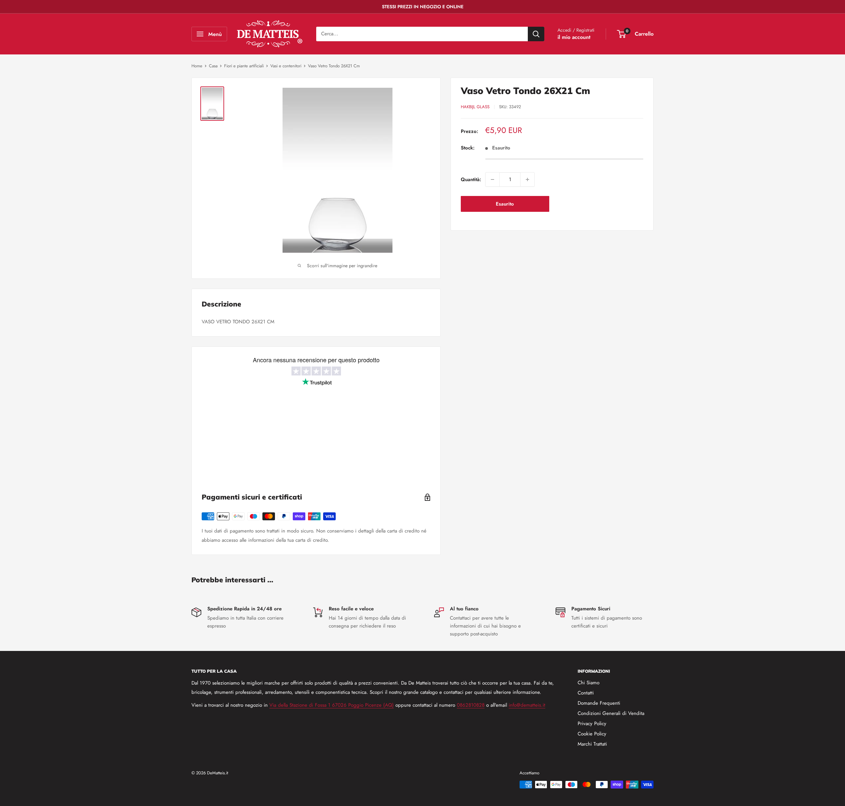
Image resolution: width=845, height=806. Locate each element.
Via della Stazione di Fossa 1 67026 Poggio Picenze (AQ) (331, 705)
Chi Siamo (588, 682)
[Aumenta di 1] (527, 179)
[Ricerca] (536, 34)
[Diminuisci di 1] (492, 179)
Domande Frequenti (599, 703)
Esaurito (505, 204)
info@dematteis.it (527, 705)
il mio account (574, 37)
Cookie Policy (592, 733)
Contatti (586, 692)
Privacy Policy (592, 723)
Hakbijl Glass (475, 107)
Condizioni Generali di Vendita (611, 713)
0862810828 (471, 705)
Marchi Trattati (592, 744)
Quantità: (471, 179)
